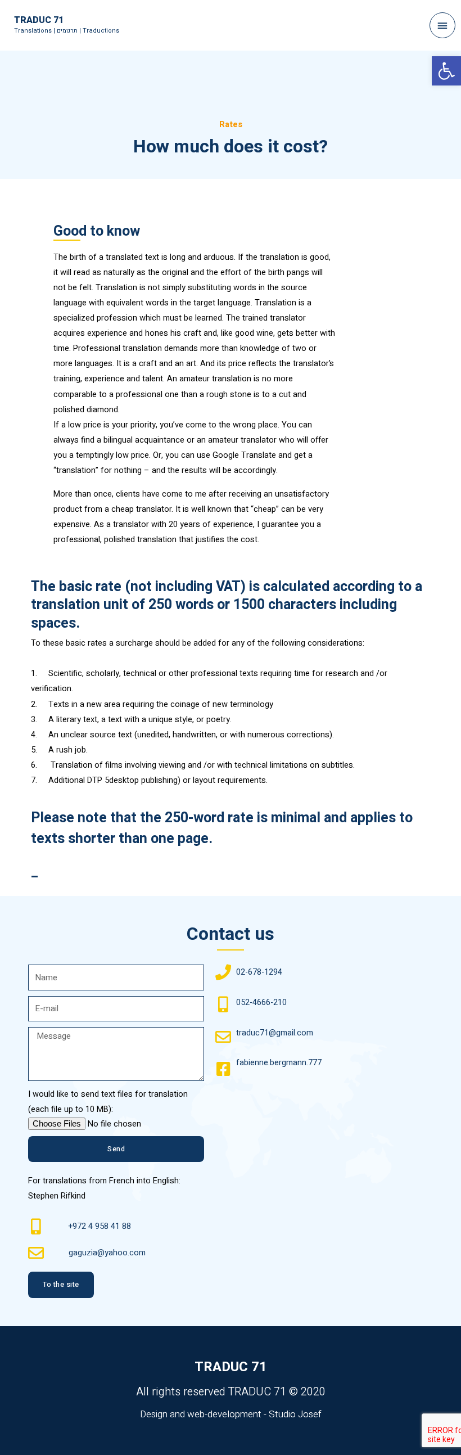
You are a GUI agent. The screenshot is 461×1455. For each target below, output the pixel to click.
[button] (61, 1285)
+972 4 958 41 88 (100, 1226)
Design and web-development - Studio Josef (231, 1414)
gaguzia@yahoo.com (107, 1253)
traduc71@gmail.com (274, 1033)
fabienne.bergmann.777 (279, 1063)
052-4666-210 (261, 1002)
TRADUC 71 (39, 20)
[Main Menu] (442, 25)
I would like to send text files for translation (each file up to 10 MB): (108, 1101)
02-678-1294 (259, 972)
